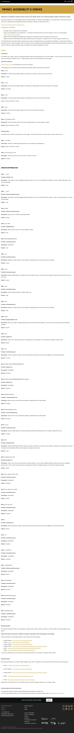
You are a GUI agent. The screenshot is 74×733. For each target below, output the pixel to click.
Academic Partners (28, 705)
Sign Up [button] (49, 700)
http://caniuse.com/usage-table (12, 34)
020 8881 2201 (6, 712)
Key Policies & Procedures (30, 723)
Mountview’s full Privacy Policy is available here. (12, 24)
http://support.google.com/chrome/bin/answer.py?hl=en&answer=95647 (30, 646)
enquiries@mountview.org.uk (7, 715)
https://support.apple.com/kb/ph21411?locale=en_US (20, 676)
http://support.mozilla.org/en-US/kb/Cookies (18, 642)
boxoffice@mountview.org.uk (7, 713)
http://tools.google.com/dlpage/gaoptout (22, 640)
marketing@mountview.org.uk (56, 693)
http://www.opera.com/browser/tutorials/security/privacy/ (21, 650)
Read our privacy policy (6, 64)
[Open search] (65, 1)
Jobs (25, 707)
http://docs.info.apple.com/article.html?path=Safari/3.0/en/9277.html (24, 648)
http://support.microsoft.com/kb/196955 (22, 644)
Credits (26, 709)
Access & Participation (29, 712)
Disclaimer (26, 718)
